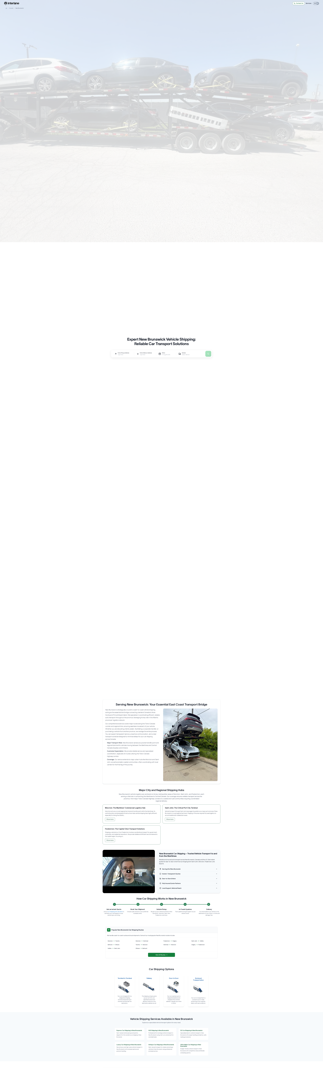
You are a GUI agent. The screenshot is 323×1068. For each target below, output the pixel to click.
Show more (110, 819)
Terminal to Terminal (125, 978)
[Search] (172, 3)
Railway (149, 978)
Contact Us (299, 3)
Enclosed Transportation (198, 979)
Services (308, 3)
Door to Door (174, 978)
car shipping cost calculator (115, 911)
